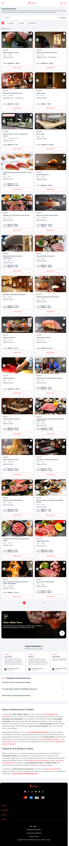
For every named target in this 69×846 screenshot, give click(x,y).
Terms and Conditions (33, 833)
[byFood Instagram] (32, 792)
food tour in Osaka (51, 769)
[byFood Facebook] (25, 792)
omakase (9, 741)
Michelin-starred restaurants (38, 760)
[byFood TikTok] (43, 792)
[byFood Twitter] (29, 792)
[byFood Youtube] (36, 792)
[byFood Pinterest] (39, 792)
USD (34, 826)
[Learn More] (62, 633)
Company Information (33, 830)
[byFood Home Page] (32, 3)
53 (43, 603)
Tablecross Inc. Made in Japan (41, 839)
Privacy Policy (34, 836)
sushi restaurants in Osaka (49, 739)
